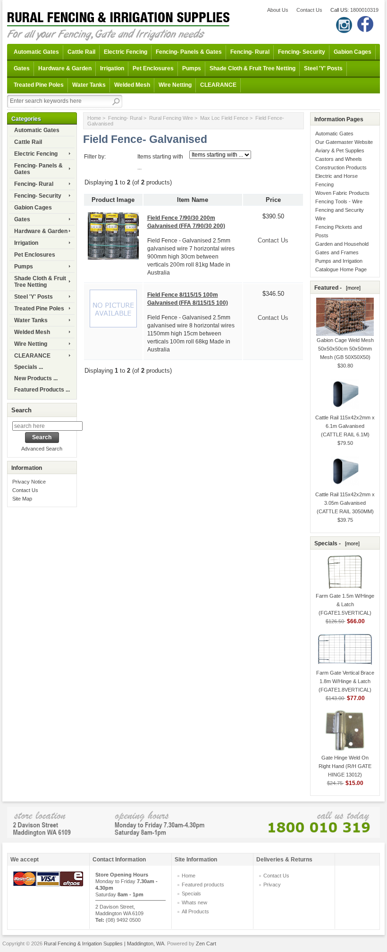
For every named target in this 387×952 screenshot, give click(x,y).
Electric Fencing (125, 52)
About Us (277, 10)
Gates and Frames (337, 252)
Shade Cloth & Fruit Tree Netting (252, 68)
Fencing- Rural (249, 52)
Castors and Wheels (338, 159)
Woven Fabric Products (342, 193)
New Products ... (36, 378)
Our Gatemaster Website (344, 142)
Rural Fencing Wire (171, 118)
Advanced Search (41, 448)
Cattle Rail (81, 52)
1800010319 (364, 10)
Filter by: (95, 156)
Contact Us (309, 10)
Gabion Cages (352, 52)
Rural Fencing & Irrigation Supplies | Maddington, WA (104, 943)
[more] (352, 288)
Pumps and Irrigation (338, 261)
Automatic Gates (36, 52)
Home (94, 118)
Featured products (203, 884)
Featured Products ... (42, 389)
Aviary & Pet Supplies (339, 150)
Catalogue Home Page (341, 269)
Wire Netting (175, 85)
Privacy (272, 884)
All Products (195, 911)
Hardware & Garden (65, 68)
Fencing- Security (301, 52)
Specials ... (28, 367)
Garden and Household (342, 244)
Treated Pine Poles (39, 85)
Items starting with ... (160, 162)
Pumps (191, 68)
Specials (191, 893)
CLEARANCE (218, 85)
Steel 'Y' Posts (323, 68)
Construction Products (341, 167)
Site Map (22, 498)
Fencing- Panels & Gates (189, 52)
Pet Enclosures (153, 68)
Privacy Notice (29, 481)
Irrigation (112, 68)
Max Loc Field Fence (224, 118)
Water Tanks (89, 85)
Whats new (194, 902)
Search (21, 410)
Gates (22, 68)
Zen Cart (206, 943)
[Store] (193, 821)
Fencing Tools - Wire (338, 201)
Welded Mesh (132, 85)
